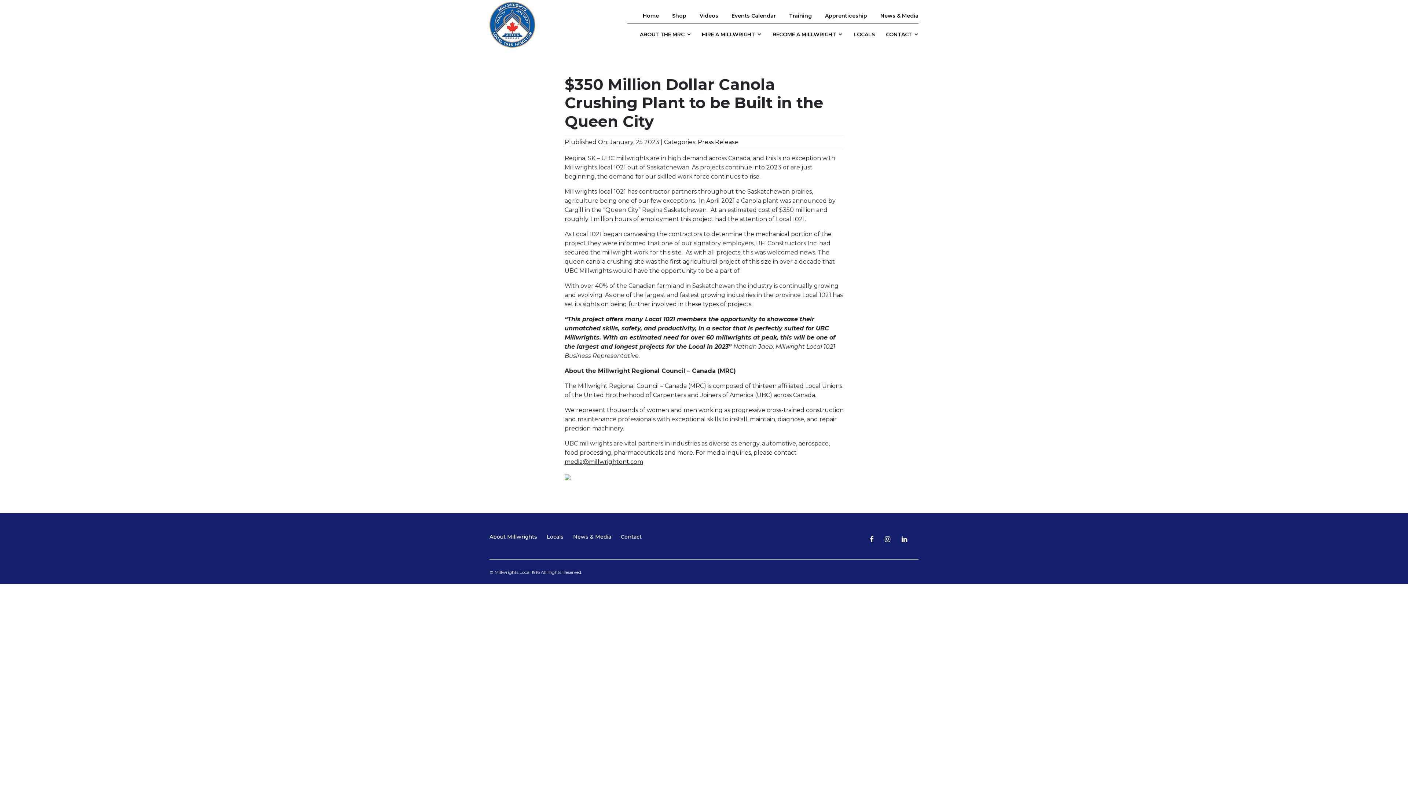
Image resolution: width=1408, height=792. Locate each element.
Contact (899, 34)
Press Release (718, 142)
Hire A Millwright (728, 34)
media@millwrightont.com (604, 461)
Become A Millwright (804, 34)
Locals (864, 34)
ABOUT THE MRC (662, 34)
